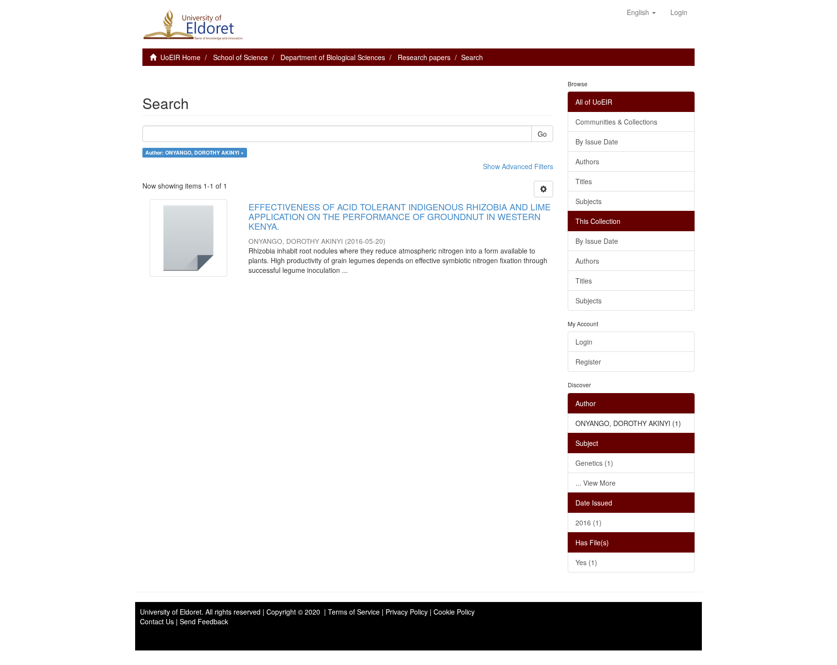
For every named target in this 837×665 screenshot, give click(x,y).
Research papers (424, 57)
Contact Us (157, 621)
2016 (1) (588, 522)
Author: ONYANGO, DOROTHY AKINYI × (194, 152)
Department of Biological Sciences (332, 57)
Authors (587, 161)
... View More (595, 483)
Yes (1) (586, 562)
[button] (641, 12)
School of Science (240, 57)
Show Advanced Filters (518, 166)
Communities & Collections (616, 122)
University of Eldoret (171, 612)
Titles (583, 181)
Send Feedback (204, 621)
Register (588, 361)
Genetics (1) (594, 463)
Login (583, 342)
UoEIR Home (180, 57)
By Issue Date (596, 141)
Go (542, 134)
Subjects (588, 201)
